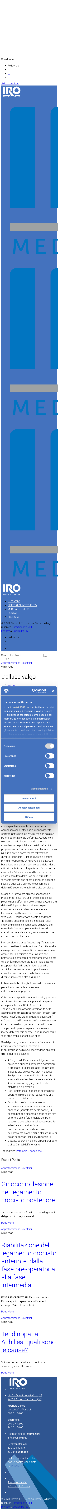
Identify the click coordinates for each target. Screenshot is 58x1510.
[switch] (49, 755)
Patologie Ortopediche (29, 1150)
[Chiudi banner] (53, 691)
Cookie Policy (20, 630)
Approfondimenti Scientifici (16, 662)
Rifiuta (29, 817)
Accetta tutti (29, 798)
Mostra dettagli (39, 788)
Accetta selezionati (29, 807)
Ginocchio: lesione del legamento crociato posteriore (28, 1192)
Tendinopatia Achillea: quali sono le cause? (28, 1342)
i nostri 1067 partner (22, 707)
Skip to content (10, 83)
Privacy (5, 630)
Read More (8, 1222)
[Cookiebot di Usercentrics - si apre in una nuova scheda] (34, 691)
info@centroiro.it (22, 627)
